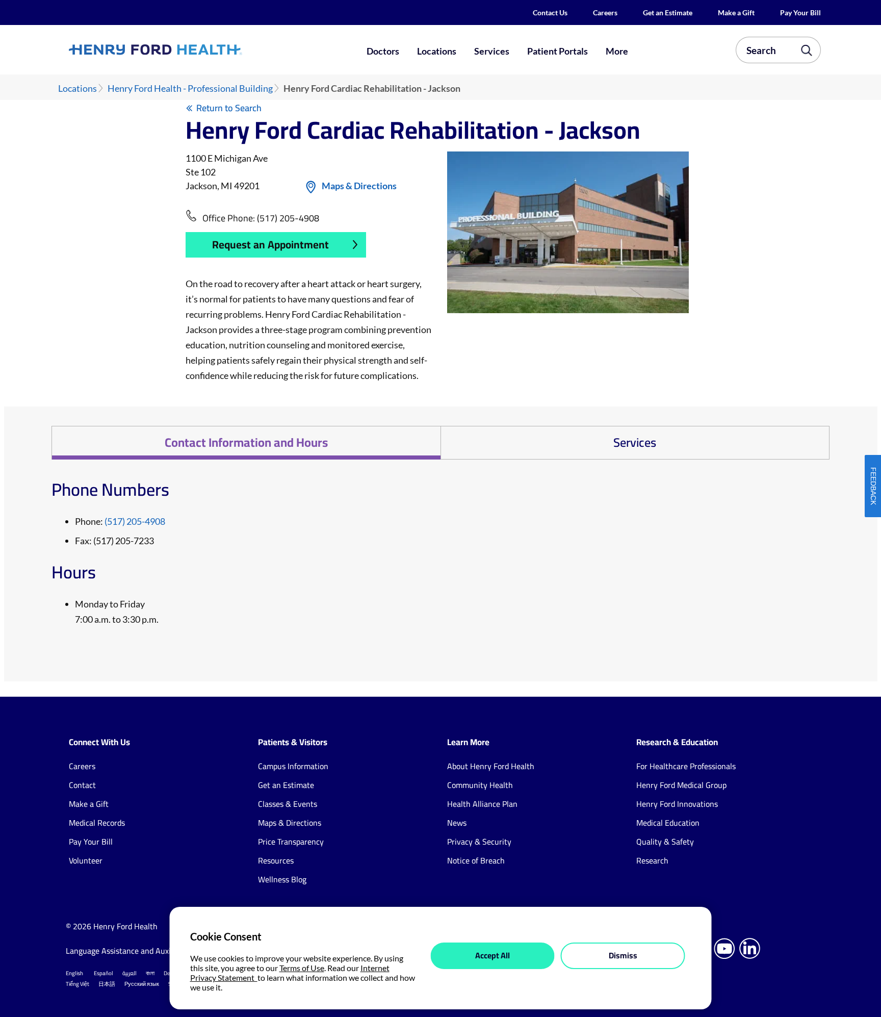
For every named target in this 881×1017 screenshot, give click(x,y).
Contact (82, 785)
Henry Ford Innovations (677, 803)
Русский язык (141, 984)
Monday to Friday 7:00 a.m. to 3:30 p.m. (117, 611)
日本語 (106, 984)
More (617, 51)
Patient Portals (557, 51)
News (457, 822)
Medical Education (667, 822)
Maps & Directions (359, 185)
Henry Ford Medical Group (681, 785)
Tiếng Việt (77, 984)
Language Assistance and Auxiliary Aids (134, 950)
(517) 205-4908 (288, 218)
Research (652, 860)
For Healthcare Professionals (686, 766)
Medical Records (97, 822)
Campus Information (293, 766)
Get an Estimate (667, 12)
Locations (436, 51)
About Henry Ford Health (490, 766)
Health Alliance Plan (482, 803)
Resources (276, 860)
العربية (129, 973)
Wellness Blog (282, 879)
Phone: (120, 521)
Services (491, 51)
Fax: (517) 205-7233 (114, 540)
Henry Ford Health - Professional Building (190, 88)
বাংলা (150, 973)
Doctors (383, 51)
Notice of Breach (476, 860)
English (74, 973)
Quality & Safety (665, 841)
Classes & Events (287, 803)
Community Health (480, 785)
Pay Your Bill (800, 12)
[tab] (245, 443)
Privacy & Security (479, 841)
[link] (193, 49)
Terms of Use (301, 968)
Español (103, 973)
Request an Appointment (270, 245)
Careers (605, 12)
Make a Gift (736, 12)
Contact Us (550, 12)
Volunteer (85, 860)
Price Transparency (291, 841)
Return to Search (229, 107)
